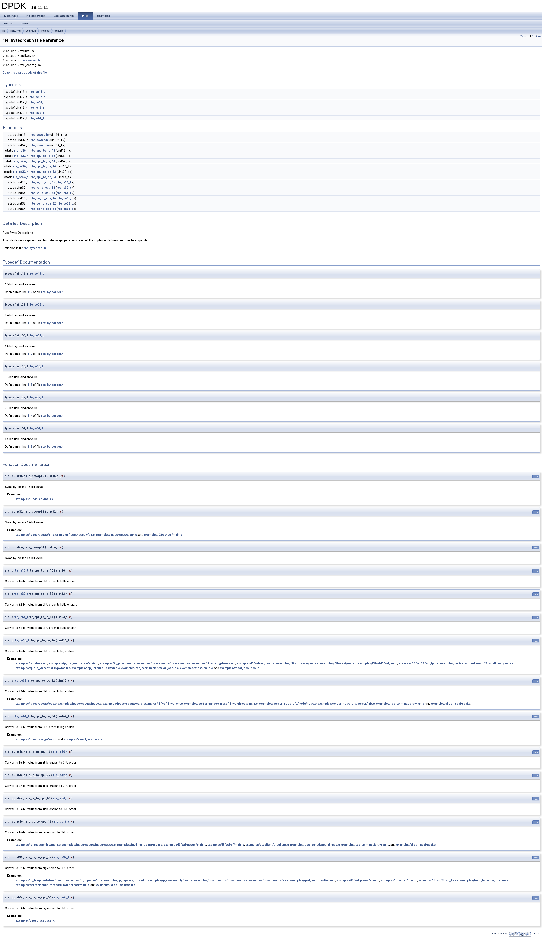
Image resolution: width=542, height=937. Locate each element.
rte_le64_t (37, 118)
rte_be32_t (37, 97)
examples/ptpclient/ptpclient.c (267, 844)
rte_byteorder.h (35, 248)
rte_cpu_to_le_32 (43, 156)
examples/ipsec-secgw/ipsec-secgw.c (164, 663)
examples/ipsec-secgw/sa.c (75, 534)
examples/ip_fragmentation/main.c (73, 663)
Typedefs (525, 36)
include (45, 30)
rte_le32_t (37, 113)
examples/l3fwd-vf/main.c (338, 663)
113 (29, 384)
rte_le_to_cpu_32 (43, 187)
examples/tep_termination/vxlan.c (96, 668)
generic (59, 30)
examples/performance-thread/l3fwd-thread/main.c (477, 663)
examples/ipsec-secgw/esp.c (36, 703)
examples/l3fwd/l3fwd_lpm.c (418, 663)
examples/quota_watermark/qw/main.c (43, 668)
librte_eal (15, 30)
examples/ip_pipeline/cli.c (118, 663)
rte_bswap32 (40, 140)
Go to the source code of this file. (25, 72)
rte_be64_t (37, 102)
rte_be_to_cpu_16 (43, 198)
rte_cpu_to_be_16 (43, 166)
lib (3, 30)
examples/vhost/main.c (196, 668)
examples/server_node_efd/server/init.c (346, 703)
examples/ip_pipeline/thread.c (125, 880)
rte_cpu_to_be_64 (43, 177)
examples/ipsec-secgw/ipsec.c (79, 703)
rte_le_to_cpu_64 (43, 193)
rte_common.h (29, 60)
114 (29, 415)
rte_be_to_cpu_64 (43, 208)
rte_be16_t (37, 91)
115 (29, 446)
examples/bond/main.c (31, 663)
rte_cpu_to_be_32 (43, 171)
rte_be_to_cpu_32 (43, 203)
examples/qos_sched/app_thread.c (315, 844)
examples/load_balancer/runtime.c (484, 880)
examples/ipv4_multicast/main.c (139, 844)
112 (29, 354)
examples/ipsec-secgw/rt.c (34, 534)
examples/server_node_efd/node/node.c (288, 703)
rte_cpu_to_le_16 (43, 150)
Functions (536, 36)
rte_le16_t (37, 107)
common (31, 30)
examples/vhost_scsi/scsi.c (239, 668)
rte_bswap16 (40, 134)
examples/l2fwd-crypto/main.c (213, 663)
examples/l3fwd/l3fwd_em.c (377, 663)
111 (29, 323)
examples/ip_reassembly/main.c (38, 844)
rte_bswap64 (40, 145)
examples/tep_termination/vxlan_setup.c (150, 668)
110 (29, 292)
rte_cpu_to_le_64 (43, 161)
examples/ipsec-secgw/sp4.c (116, 534)
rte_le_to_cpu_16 (43, 182)
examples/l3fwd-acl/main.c (34, 499)
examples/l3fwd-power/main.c (297, 663)
